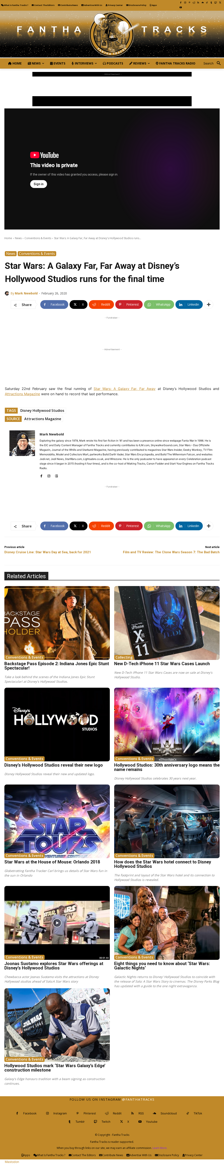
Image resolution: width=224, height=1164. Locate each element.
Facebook (30, 1113)
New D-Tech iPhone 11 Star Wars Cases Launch (162, 663)
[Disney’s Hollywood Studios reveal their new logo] (57, 724)
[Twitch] (216, 2)
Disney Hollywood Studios (42, 410)
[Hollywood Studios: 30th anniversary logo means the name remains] (167, 724)
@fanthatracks (138, 1099)
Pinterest (90, 1113)
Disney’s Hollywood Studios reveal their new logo (53, 765)
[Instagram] (185, 2)
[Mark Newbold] (7, 293)
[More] (208, 304)
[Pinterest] (189, 2)
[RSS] (198, 2)
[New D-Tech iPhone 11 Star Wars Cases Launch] (167, 623)
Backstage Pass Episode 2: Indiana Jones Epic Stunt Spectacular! (56, 666)
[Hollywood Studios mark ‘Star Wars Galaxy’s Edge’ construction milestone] (57, 1025)
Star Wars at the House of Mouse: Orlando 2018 (52, 862)
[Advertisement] (112, 86)
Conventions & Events (37, 238)
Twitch (106, 1121)
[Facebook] (180, 2)
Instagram (60, 1113)
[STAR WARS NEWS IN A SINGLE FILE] (112, 34)
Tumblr (80, 1121)
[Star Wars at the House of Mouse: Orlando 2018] (57, 821)
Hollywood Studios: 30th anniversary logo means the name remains (167, 767)
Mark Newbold (26, 293)
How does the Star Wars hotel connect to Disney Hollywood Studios (162, 864)
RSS (141, 1113)
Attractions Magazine (22, 394)
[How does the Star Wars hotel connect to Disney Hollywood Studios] (167, 821)
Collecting (124, 657)
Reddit (117, 1113)
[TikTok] (207, 2)
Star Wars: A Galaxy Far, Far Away (125, 388)
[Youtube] (180, 7)
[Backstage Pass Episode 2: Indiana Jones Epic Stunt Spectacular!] (57, 623)
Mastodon (12, 1162)
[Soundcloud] (202, 2)
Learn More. (159, 1148)
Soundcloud (169, 1113)
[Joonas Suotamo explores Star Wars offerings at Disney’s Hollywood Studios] (57, 923)
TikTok (198, 1113)
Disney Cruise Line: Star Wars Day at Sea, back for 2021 (47, 552)
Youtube (152, 1121)
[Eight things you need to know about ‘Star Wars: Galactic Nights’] (167, 923)
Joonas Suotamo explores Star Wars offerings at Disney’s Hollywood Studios (53, 966)
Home (8, 238)
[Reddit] (194, 2)
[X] (220, 2)
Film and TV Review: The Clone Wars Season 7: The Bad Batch (171, 552)
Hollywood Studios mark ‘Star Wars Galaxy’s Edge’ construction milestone (54, 1068)
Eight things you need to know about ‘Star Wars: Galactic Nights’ (162, 966)
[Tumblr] (211, 2)
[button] (213, 63)
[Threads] (56, 475)
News (18, 238)
